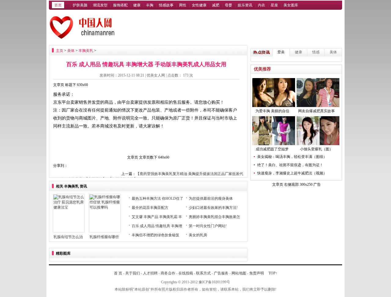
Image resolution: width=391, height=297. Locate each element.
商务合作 (168, 273)
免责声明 (256, 273)
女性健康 (199, 5)
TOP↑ (273, 273)
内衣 (261, 5)
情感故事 (166, 5)
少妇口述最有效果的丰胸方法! (213, 208)
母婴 (228, 5)
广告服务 (221, 273)
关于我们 (132, 273)
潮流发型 (100, 5)
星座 (274, 5)
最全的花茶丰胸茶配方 (150, 208)
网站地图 (239, 273)
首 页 (118, 273)
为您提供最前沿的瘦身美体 (211, 198)
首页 (58, 5)
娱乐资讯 (245, 5)
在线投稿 (185, 273)
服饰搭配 (120, 5)
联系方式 (203, 273)
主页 (59, 50)
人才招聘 (150, 273)
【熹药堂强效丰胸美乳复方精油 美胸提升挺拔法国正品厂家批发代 (189, 174)
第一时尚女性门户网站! (208, 226)
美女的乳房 (198, 235)
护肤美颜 (80, 5)
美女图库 (290, 5)
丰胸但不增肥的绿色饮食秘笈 (155, 235)
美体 (71, 50)
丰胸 (149, 5)
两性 (182, 5)
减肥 (215, 5)
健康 (137, 5)
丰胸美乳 (86, 50)
